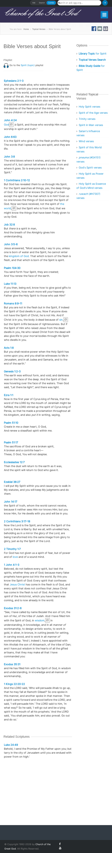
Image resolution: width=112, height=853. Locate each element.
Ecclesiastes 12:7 (14, 462)
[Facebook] (60, 844)
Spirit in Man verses (91, 125)
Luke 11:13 (10, 283)
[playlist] (6, 65)
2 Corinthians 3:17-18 (17, 521)
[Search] (105, 2)
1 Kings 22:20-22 (14, 684)
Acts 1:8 (9, 347)
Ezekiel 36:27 (12, 481)
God (6, 124)
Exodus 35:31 (12, 664)
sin (61, 319)
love (15, 556)
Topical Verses (38, 29)
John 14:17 (10, 501)
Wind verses (86, 141)
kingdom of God (19, 256)
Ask (33, 3)
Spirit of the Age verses (93, 112)
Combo (51, 3)
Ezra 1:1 (8, 395)
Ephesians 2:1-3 (13, 80)
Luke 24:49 (11, 744)
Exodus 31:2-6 (13, 608)
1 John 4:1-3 (11, 564)
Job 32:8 (9, 224)
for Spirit (92, 53)
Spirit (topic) (28, 65)
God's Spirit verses (90, 167)
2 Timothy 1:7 (12, 548)
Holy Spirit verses (89, 106)
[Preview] (11, 124)
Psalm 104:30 (12, 267)
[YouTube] (60, 847)
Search (42, 3)
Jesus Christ (17, 584)
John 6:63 (10, 136)
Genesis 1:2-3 (12, 371)
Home (26, 29)
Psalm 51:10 (11, 422)
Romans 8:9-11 (13, 303)
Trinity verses (87, 118)
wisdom (39, 620)
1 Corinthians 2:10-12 (17, 180)
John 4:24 (10, 120)
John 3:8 (9, 156)
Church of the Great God (40, 13)
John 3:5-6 (11, 244)
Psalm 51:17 (11, 442)
